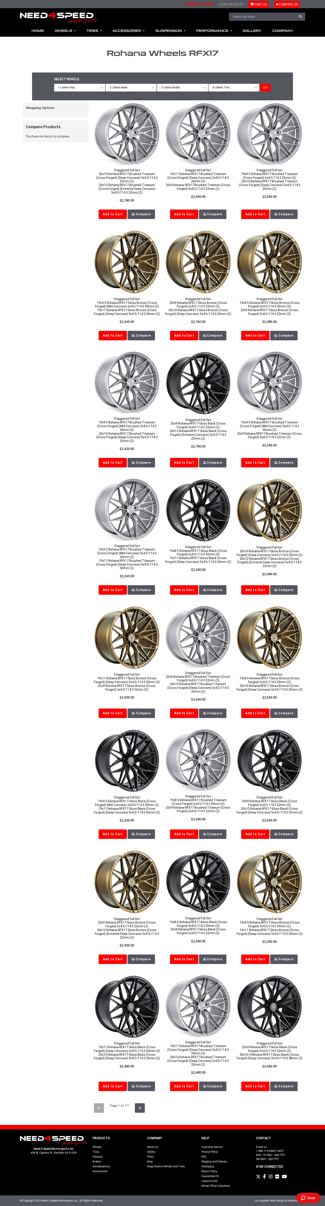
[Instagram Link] (271, 1176)
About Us (152, 1147)
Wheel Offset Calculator (215, 1185)
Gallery (252, 31)
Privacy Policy (209, 1151)
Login (223, 4)
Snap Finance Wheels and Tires (166, 1166)
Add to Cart (113, 214)
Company (282, 31)
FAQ (203, 1156)
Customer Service (211, 1147)
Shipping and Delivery (214, 1161)
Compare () (288, 4)
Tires (96, 1151)
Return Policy (209, 1171)
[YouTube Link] (284, 1176)
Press (150, 1156)
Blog (150, 1161)
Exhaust (98, 1156)
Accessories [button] (127, 31)
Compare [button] (143, 214)
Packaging (207, 1166)
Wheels (97, 1147)
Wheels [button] (64, 31)
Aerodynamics (101, 1166)
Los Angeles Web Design (269, 1200)
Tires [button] (92, 31)
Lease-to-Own (209, 1181)
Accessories (100, 1171)
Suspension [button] (169, 31)
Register (236, 4)
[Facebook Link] (264, 1176)
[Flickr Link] (277, 1176)
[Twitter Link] (258, 1176)
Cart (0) (260, 4)
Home (38, 31)
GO (265, 87)
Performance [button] (212, 31)
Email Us (261, 1147)
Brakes (97, 1161)
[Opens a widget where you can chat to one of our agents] (308, 1198)
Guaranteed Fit (210, 1176)
